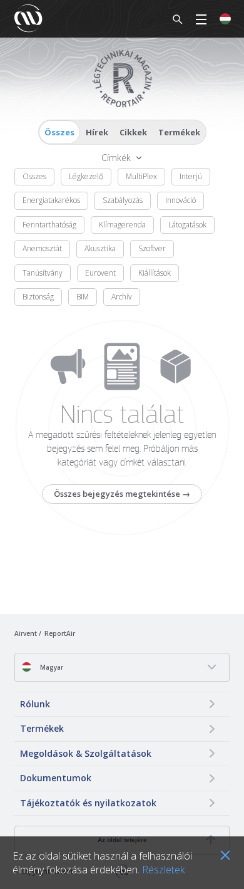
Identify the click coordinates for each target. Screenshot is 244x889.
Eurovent (100, 273)
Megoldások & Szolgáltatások (85, 753)
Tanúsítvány (43, 273)
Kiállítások (154, 273)
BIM (82, 296)
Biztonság (38, 296)
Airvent (25, 633)
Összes (59, 132)
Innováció (180, 200)
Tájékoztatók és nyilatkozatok (88, 803)
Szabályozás (123, 200)
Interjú (191, 176)
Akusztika (100, 248)
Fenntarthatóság (49, 224)
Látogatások (187, 224)
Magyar (50, 667)
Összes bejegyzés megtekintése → (122, 493)
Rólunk (35, 704)
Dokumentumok (55, 778)
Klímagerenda (122, 224)
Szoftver (152, 248)
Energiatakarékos (51, 200)
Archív (121, 296)
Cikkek (133, 132)
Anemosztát (42, 248)
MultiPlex (141, 176)
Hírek (97, 132)
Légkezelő (86, 176)
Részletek (163, 869)
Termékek (179, 132)
